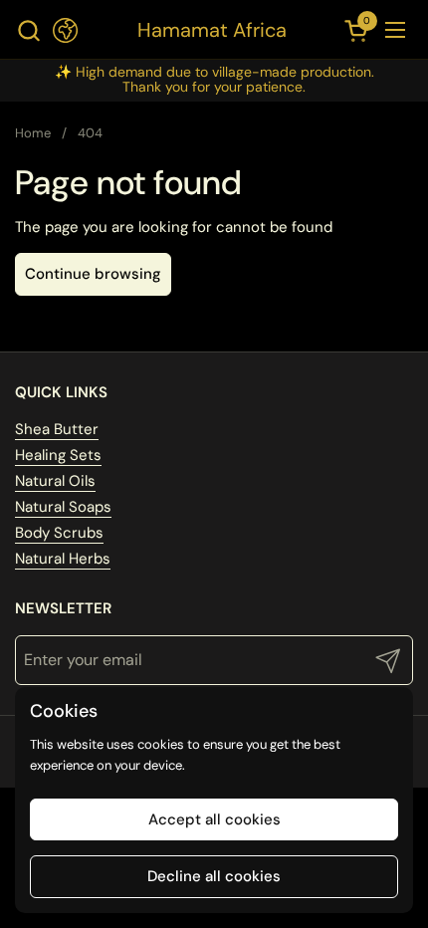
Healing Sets (58, 455)
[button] (28, 30)
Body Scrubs (59, 533)
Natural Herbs (62, 559)
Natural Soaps (63, 507)
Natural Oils (55, 481)
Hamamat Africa (212, 30)
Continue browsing (93, 274)
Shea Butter (57, 429)
